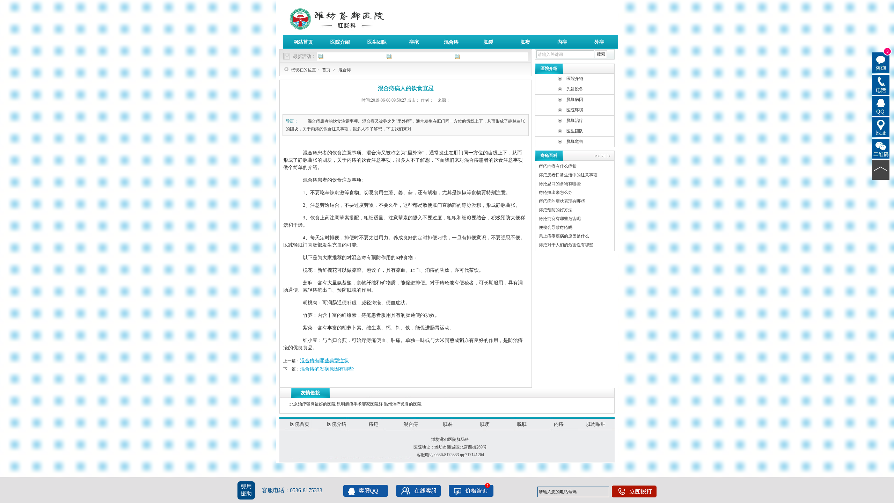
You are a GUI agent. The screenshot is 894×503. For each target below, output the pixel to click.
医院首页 (299, 424)
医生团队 (377, 42)
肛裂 (488, 42)
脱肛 (522, 424)
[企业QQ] (881, 105)
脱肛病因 (574, 99)
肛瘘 (525, 42)
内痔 (562, 42)
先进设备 (574, 89)
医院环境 (574, 110)
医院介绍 (340, 42)
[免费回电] (881, 84)
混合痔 (451, 42)
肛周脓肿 (596, 424)
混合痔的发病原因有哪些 (327, 369)
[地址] (881, 126)
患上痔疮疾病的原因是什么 (564, 236)
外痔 (599, 42)
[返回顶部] (881, 169)
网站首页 (303, 42)
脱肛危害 (574, 141)
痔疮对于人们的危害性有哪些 (566, 244)
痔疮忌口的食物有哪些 (560, 183)
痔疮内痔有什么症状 (558, 166)
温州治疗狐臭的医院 (403, 404)
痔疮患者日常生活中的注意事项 (568, 175)
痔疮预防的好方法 (555, 209)
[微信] (881, 148)
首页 (326, 69)
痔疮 (414, 42)
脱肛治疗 (574, 120)
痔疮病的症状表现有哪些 (562, 201)
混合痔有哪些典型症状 (324, 360)
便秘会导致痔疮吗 (555, 227)
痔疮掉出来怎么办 (555, 192)
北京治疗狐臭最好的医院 (313, 404)
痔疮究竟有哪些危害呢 (560, 218)
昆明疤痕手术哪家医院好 (360, 404)
